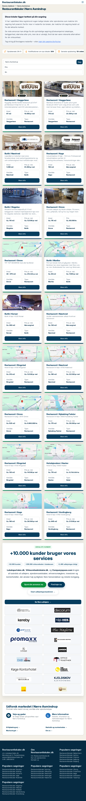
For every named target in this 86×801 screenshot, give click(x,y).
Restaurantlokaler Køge (68, 773)
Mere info (22, 127)
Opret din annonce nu (33, 584)
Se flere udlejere (43, 602)
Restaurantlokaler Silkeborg (41, 771)
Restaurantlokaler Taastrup (70, 777)
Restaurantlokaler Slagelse (12, 786)
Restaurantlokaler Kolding (11, 771)
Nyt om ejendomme (38, 758)
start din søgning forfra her (50, 42)
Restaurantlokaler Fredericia (70, 771)
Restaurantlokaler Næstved (41, 777)
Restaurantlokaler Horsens (12, 773)
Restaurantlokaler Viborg (69, 769)
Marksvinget (11, 730)
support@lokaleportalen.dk (12, 757)
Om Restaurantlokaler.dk (40, 756)
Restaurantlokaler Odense (69, 757)
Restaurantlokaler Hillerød (12, 788)
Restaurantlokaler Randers (12, 769)
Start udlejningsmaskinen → (43, 592)
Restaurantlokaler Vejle (10, 775)
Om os (48, 730)
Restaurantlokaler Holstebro (70, 775)
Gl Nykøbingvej (12, 727)
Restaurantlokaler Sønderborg (13, 792)
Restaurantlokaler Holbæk (12, 790)
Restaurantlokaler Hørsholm (41, 773)
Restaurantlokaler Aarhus (69, 755)
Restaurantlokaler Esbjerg (69, 761)
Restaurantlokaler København (71, 753)
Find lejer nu (56, 584)
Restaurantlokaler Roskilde (12, 777)
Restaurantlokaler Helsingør (41, 775)
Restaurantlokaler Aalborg (69, 759)
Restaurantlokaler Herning (40, 769)
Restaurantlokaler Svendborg (13, 794)
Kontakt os (35, 760)
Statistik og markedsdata (55, 727)
